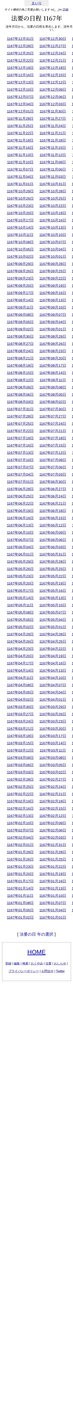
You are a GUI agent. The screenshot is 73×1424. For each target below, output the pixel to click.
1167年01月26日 (20, 859)
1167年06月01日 (20, 554)
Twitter (60, 971)
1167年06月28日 (20, 489)
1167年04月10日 (52, 678)
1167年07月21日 (52, 431)
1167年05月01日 (52, 627)
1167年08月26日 (52, 344)
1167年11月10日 (20, 162)
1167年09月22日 (52, 278)
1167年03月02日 (52, 772)
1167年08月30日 (20, 336)
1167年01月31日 (52, 845)
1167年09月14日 (20, 300)
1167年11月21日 (53, 133)
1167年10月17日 (20, 220)
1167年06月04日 (20, 547)
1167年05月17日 (20, 591)
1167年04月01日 (52, 700)
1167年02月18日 (52, 801)
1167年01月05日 (20, 910)
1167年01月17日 (20, 881)
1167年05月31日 (52, 554)
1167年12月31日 (20, 39)
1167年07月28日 (20, 416)
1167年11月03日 (53, 177)
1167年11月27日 (53, 119)
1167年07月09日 (52, 460)
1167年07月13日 (20, 453)
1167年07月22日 (20, 431)
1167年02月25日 (20, 787)
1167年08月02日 (52, 402)
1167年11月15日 (53, 148)
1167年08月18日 (20, 366)
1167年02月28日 (20, 779)
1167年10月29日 (20, 191)
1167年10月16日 (52, 220)
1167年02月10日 (20, 823)
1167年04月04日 (52, 692)
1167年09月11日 (20, 307)
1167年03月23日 (52, 721)
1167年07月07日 (20, 467)
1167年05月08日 (20, 612)
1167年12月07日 (20, 97)
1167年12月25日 (20, 53)
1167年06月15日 (52, 518)
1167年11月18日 (53, 140)
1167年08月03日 (20, 402)
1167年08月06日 (20, 395)
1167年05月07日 (52, 612)
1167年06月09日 (52, 533)
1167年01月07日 (52, 903)
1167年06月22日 (20, 503)
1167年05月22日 (52, 576)
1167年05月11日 (20, 605)
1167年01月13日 (52, 888)
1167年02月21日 (52, 794)
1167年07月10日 (20, 460)
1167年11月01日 (20, 184)
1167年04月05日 (20, 692)
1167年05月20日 (20, 583)
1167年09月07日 (52, 315)
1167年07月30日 (52, 409)
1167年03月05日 (52, 765)
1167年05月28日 (52, 562)
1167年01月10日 (52, 896)
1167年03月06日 (20, 765)
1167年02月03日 (52, 838)
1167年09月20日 (20, 286)
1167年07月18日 (52, 438)
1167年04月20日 (20, 656)
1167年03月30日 (20, 707)
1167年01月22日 (52, 867)
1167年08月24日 (20, 351)
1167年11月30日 (53, 111)
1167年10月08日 (20, 242)
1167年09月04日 (52, 322)
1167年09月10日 (52, 307)
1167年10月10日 (52, 235)
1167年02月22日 (20, 794)
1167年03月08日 (52, 758)
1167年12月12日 (52, 82)
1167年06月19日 (20, 511)
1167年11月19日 (20, 140)
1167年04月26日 (20, 641)
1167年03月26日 (52, 714)
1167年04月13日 (52, 671)
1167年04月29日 (20, 634)
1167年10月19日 (52, 213)
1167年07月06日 (52, 467)
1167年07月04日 (20, 474)
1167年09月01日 (52, 329)
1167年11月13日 (20, 155)
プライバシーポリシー (24, 971)
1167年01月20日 (20, 874)
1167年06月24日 (52, 496)
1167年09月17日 (20, 293)
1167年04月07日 (52, 685)
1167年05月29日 (20, 562)
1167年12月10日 (20, 90)
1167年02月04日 (20, 838)
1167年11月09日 (53, 162)
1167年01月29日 (20, 852)
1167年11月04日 (20, 177)
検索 (25, 963)
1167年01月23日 (20, 867)
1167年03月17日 (52, 736)
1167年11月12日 (53, 155)
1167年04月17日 (20, 663)
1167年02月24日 (52, 787)
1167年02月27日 (52, 779)
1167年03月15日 (20, 743)
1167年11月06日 (53, 169)
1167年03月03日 (20, 772)
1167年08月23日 (52, 351)
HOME (36, 952)
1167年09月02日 (20, 329)
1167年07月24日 (52, 424)
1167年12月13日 (20, 82)
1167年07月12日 (52, 453)
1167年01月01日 (52, 917)
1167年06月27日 (52, 489)
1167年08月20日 (52, 358)
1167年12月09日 (52, 90)
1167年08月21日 (20, 358)
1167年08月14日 (52, 373)
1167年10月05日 (20, 249)
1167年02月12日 (52, 816)
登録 (8, 963)
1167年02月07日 (20, 830)
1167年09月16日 (52, 293)
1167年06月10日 (20, 533)
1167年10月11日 (20, 235)
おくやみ (37, 963)
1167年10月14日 (20, 228)
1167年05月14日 (20, 598)
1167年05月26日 (20, 569)
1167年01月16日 (52, 881)
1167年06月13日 (20, 525)
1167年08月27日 (20, 344)
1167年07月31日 (20, 409)
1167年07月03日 (52, 474)
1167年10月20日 (20, 213)
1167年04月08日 (20, 685)
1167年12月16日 (20, 75)
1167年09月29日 (20, 264)
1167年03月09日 (20, 758)
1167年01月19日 (52, 874)
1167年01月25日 (52, 859)
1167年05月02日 (20, 627)
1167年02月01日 (20, 845)
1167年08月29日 (52, 336)
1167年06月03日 (52, 547)
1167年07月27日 (52, 416)
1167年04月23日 (20, 649)
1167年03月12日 (20, 750)
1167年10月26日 (20, 198)
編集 (17, 963)
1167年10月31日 (52, 184)
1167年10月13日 (52, 228)
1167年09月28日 (52, 264)
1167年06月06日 (52, 540)
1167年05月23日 (20, 576)
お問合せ (47, 971)
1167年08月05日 (52, 395)
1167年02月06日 (52, 830)
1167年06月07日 (20, 540)
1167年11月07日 (20, 169)
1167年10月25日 (52, 198)
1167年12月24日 (52, 53)
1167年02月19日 (20, 801)
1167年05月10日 (52, 605)
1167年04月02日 (20, 700)
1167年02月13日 (20, 816)
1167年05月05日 (20, 620)
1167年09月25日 (52, 271)
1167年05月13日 (52, 598)
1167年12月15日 (52, 75)
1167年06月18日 (52, 511)
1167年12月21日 (52, 61)
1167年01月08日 (20, 903)
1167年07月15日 (52, 445)
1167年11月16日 (20, 148)
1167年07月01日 (20, 482)
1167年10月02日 (20, 257)
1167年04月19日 (52, 656)
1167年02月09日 (52, 823)
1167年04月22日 (52, 649)
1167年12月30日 (52, 39)
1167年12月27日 (52, 46)
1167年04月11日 (20, 678)
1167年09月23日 (20, 278)
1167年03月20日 (52, 729)
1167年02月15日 (52, 809)
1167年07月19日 (20, 438)
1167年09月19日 (52, 286)
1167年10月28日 (52, 191)
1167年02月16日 (20, 809)
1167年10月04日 (52, 249)
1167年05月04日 (52, 620)
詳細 (65, 9)
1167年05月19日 (52, 583)
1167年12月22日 (20, 61)
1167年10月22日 (52, 206)
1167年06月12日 (52, 525)
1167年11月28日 (20, 119)
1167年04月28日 (52, 634)
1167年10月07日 (52, 242)
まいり (36, 3)
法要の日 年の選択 (36, 934)
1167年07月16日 (20, 445)
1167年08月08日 (52, 387)
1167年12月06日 (52, 97)
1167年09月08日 (20, 315)
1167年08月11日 (53, 380)
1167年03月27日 (20, 714)
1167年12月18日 (52, 68)
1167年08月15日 (20, 373)
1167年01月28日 (52, 852)
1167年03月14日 (52, 743)
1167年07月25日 (20, 424)
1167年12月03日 (52, 104)
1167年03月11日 (53, 750)
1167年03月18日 (20, 736)
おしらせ (60, 963)
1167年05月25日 (52, 569)
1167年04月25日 (52, 641)
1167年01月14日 (20, 888)
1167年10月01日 (52, 257)
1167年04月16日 (52, 663)
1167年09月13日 (52, 300)
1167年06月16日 (20, 518)
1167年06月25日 (20, 496)
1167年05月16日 (52, 591)
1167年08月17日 (52, 366)
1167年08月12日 (20, 380)
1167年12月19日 (20, 68)
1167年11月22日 (20, 133)
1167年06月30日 (52, 482)
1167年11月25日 (20, 126)
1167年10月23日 (20, 206)
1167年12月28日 (20, 46)
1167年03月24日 (20, 721)
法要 (48, 963)
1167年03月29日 (52, 707)
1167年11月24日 (53, 126)
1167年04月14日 (20, 671)
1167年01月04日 (52, 910)
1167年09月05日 (20, 322)
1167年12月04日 (20, 104)
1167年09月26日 (20, 271)
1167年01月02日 (20, 917)
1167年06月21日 (52, 503)
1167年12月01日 (20, 111)
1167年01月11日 (20, 896)
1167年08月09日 (20, 387)
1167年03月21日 (20, 729)
